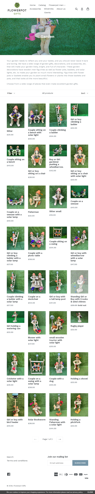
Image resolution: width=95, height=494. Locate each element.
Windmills (49, 9)
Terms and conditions (17, 460)
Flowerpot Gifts (19, 486)
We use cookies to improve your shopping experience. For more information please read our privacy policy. (45, 492)
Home (33, 5)
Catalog (42, 5)
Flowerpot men (58, 5)
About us (61, 9)
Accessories (35, 9)
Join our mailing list (58, 457)
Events (47, 12)
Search (10, 457)
